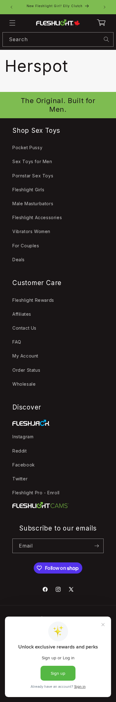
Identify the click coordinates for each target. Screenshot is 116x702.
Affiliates (21, 314)
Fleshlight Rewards (33, 300)
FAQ (16, 341)
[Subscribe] (96, 546)
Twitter (20, 478)
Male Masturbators (32, 203)
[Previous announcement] (11, 7)
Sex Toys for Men (32, 161)
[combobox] (58, 39)
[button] (12, 23)
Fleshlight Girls (28, 189)
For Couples (25, 245)
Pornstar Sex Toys (32, 175)
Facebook (23, 464)
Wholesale (24, 384)
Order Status (26, 370)
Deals (18, 259)
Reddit (19, 450)
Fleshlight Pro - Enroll (36, 492)
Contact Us (24, 328)
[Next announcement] (104, 7)
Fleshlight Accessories (37, 217)
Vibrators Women (31, 231)
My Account (25, 355)
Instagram (22, 436)
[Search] (106, 39)
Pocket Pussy (27, 147)
